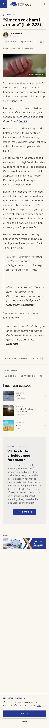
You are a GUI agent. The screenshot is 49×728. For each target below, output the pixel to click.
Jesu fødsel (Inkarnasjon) (17, 358)
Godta (24, 713)
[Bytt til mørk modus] (44, 4)
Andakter (10, 15)
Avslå (25, 721)
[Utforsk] (3, 4)
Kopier (12, 42)
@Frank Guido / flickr (36, 74)
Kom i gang (23, 512)
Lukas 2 (38, 358)
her (39, 705)
